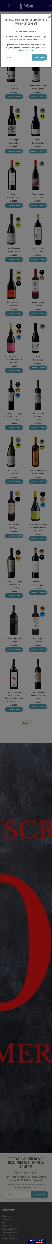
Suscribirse (39, 57)
